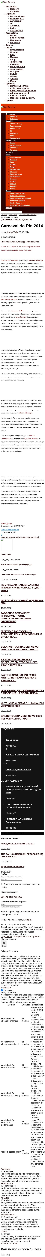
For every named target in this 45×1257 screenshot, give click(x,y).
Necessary (9, 990)
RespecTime (12, 33)
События (15, 11)
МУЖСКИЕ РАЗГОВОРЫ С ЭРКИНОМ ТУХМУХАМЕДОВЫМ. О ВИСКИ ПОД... (21, 634)
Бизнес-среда (17, 38)
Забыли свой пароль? (11, 897)
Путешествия (17, 50)
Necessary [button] (6, 987)
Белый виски (12, 740)
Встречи (10, 45)
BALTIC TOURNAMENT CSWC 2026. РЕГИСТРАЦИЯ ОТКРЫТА (21, 717)
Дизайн (14, 79)
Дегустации (16, 21)
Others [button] (4, 1231)
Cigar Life (10, 14)
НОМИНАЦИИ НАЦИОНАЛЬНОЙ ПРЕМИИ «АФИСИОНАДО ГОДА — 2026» (21, 588)
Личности (15, 42)
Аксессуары (16, 30)
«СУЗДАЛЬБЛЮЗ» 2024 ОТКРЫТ (22, 755)
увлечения (14, 530)
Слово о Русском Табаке (18, 769)
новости (5, 530)
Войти (29, 920)
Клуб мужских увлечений (23, 91)
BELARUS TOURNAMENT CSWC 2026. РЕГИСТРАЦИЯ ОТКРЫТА (20, 648)
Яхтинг (13, 76)
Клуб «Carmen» (18, 95)
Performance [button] (7, 1183)
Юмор (13, 81)
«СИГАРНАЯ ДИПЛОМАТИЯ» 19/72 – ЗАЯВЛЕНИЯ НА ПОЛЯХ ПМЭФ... (22, 691)
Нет (3, 1255)
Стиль (9, 47)
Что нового (11, 6)
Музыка (14, 57)
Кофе (13, 28)
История (14, 71)
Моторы (14, 52)
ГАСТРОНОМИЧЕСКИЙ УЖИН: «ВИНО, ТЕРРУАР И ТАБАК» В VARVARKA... (19, 678)
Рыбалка (14, 64)
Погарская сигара (19, 86)
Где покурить (17, 18)
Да (8, 1255)
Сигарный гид (17, 16)
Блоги (13, 35)
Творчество (16, 62)
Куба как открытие (19, 88)
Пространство (17, 67)
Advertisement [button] (7, 1215)
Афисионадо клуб (19, 93)
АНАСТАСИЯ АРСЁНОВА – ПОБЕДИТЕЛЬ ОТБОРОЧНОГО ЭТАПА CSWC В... (19, 662)
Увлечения (13, 215)
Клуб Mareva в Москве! (12, 867)
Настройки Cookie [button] (22, 937)
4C (11, 23)
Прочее (9, 100)
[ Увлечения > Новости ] (28, 215)
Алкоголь (15, 26)
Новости (14, 9)
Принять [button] (36, 937)
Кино (12, 54)
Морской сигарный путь (22, 98)
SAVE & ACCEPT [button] (9, 1243)
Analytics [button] (5, 1198)
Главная (4, 215)
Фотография (16, 69)
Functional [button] (5, 1169)
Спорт (13, 59)
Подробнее (6, 937)
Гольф (13, 74)
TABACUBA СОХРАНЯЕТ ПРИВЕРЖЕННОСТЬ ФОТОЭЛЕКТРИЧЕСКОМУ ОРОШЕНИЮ (16, 617)
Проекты (10, 83)
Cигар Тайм (12, 232)
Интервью (15, 40)
